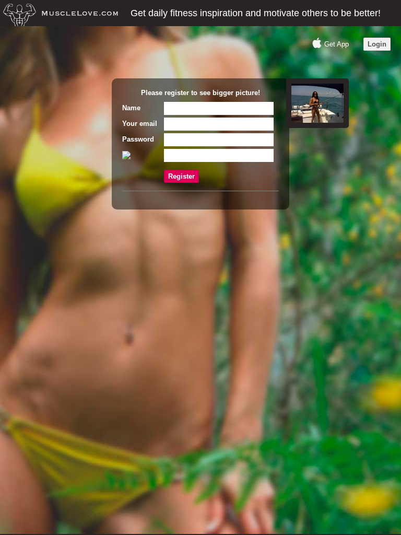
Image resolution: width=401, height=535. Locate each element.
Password (138, 139)
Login (377, 44)
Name (131, 108)
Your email (139, 123)
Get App (336, 44)
